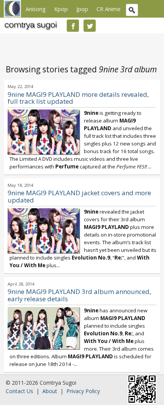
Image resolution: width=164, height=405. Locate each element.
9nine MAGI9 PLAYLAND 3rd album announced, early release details (79, 295)
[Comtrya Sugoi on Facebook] (73, 26)
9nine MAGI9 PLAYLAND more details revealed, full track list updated (78, 98)
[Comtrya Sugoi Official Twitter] (90, 26)
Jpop (82, 9)
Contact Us (19, 391)
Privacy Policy (83, 391)
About (49, 391)
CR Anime (108, 9)
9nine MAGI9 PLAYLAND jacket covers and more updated (79, 196)
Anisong (36, 9)
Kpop (61, 9)
